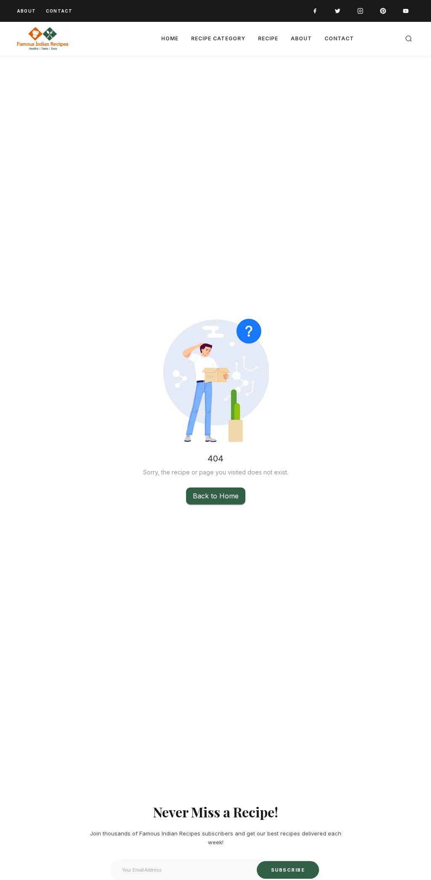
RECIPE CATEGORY (218, 38)
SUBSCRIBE (288, 870)
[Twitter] (337, 11)
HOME (169, 38)
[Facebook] (314, 11)
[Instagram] (360, 11)
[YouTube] (405, 11)
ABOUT (26, 10)
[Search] (408, 38)
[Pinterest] (383, 11)
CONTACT (59, 10)
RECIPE (268, 38)
